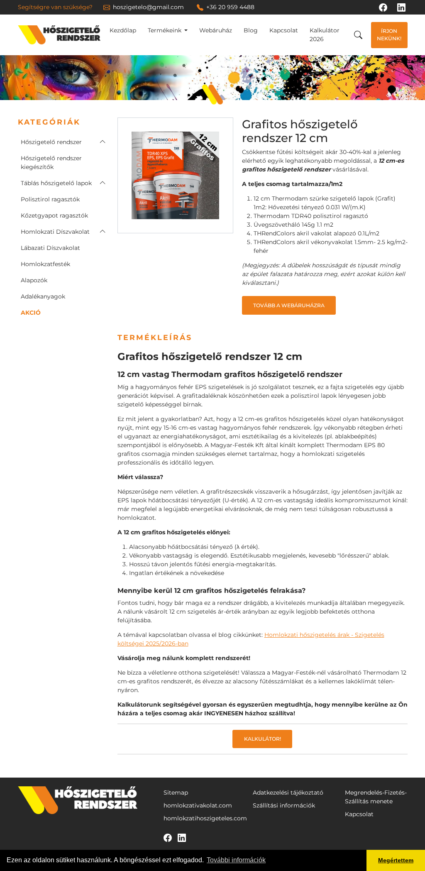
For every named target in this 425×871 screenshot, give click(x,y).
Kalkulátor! (262, 739)
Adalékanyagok (43, 296)
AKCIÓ (31, 312)
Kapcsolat (283, 30)
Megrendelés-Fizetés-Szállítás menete (376, 797)
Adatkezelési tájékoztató (288, 792)
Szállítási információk (284, 805)
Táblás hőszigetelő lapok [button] (56, 183)
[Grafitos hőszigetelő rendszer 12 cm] (175, 175)
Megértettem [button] (395, 860)
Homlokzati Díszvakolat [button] (55, 231)
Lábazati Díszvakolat (50, 248)
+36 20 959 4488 (230, 7)
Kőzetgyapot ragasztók (54, 215)
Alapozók (34, 280)
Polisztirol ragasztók (50, 199)
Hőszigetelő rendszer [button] (51, 142)
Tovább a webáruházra (289, 305)
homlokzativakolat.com (198, 805)
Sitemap (176, 792)
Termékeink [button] (165, 30)
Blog (251, 30)
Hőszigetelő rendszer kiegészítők (51, 162)
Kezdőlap (123, 30)
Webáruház (215, 30)
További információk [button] (236, 860)
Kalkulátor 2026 (325, 35)
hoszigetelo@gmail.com (148, 7)
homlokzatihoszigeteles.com (205, 818)
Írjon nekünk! (389, 35)
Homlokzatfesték (45, 264)
